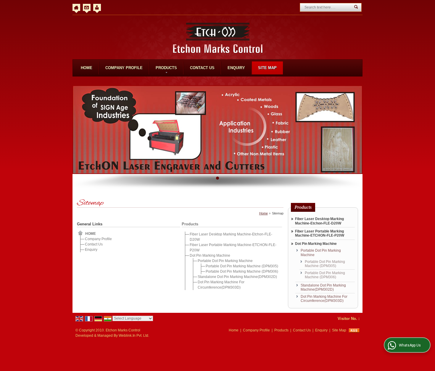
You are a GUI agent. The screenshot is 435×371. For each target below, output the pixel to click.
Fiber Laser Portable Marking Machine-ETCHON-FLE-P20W (319, 233)
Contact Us (202, 68)
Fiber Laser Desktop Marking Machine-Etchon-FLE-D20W (319, 221)
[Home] (76, 7)
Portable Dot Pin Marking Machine (225, 261)
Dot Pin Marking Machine (210, 255)
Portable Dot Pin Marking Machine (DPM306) (242, 271)
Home (86, 68)
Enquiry (236, 68)
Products (166, 68)
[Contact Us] (87, 7)
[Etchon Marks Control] (217, 37)
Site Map (267, 68)
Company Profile (124, 68)
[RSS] (354, 330)
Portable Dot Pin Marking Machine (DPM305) (242, 266)
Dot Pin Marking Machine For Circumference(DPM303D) (324, 298)
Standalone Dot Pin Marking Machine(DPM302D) (237, 277)
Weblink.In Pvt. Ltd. (134, 335)
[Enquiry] (97, 7)
